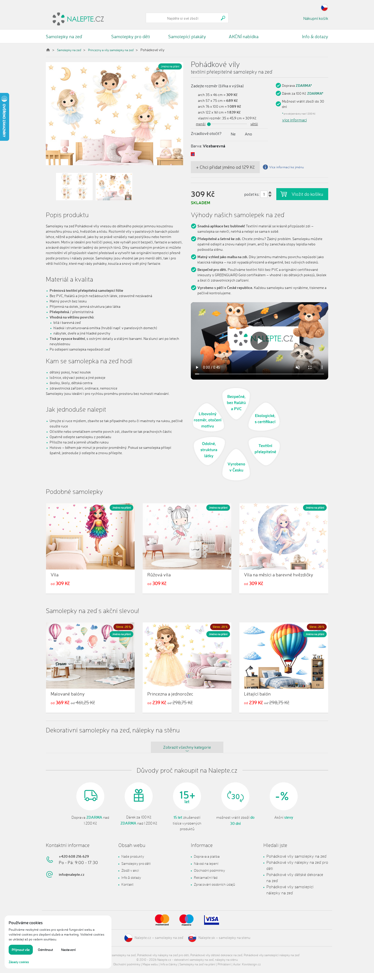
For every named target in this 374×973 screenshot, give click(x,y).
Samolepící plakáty (187, 36)
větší (254, 124)
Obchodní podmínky (209, 870)
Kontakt (127, 884)
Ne (233, 133)
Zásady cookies (19, 962)
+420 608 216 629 (74, 856)
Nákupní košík (315, 18)
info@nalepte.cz (71, 874)
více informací (294, 119)
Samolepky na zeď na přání (197, 964)
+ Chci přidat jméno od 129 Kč (225, 167)
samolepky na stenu (234, 937)
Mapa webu (150, 964)
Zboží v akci (130, 870)
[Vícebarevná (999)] (193, 154)
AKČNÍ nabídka (243, 36)
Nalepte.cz (143, 937)
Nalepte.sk (206, 937)
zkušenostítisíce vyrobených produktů (187, 823)
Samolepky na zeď (64, 36)
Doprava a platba (207, 856)
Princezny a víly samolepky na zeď (111, 50)
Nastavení (68, 950)
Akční (283, 817)
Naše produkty (132, 856)
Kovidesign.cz (251, 964)
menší (201, 124)
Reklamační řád (206, 877)
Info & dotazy (315, 36)
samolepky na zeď (169, 937)
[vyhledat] (223, 18)
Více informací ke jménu (286, 167)
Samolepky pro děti (130, 36)
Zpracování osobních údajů (214, 884)
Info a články (168, 964)
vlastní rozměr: (209, 118)
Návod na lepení (206, 863)
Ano (248, 133)
